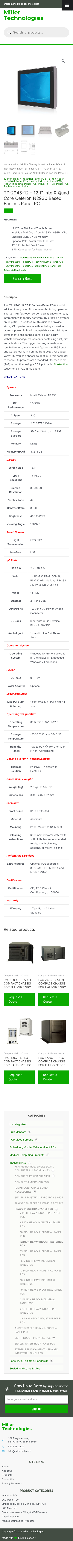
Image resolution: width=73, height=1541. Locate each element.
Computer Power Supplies (32, 1176)
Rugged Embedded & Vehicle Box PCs (39, 1203)
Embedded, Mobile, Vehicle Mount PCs (33, 1147)
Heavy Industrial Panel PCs (34, 1208)
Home (7, 164)
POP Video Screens (21, 1139)
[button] (63, 61)
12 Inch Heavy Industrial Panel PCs (25, 178)
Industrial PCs (18, 1162)
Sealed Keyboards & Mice (25, 1368)
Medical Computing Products (27, 1154)
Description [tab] (11, 297)
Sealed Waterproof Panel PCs (35, 1343)
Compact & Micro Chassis (32, 1182)
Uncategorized (18, 1124)
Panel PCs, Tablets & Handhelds (29, 1360)
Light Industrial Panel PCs (33, 1337)
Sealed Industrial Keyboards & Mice (39, 1197)
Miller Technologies (23, 15)
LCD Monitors (18, 1131)
